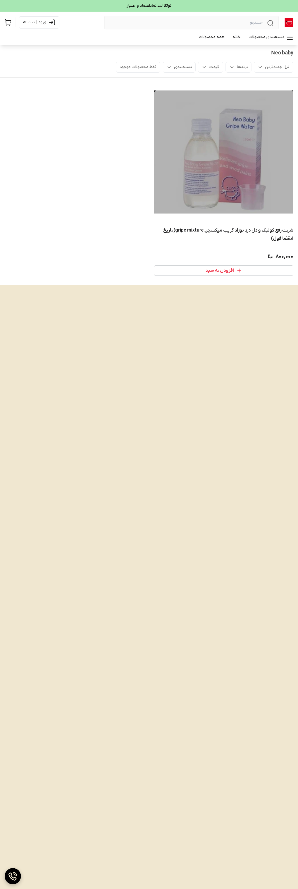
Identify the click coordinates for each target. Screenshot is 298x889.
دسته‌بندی (183, 67)
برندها (242, 67)
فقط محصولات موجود (138, 67)
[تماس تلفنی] (13, 876)
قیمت (214, 67)
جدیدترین (273, 67)
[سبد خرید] (8, 22)
